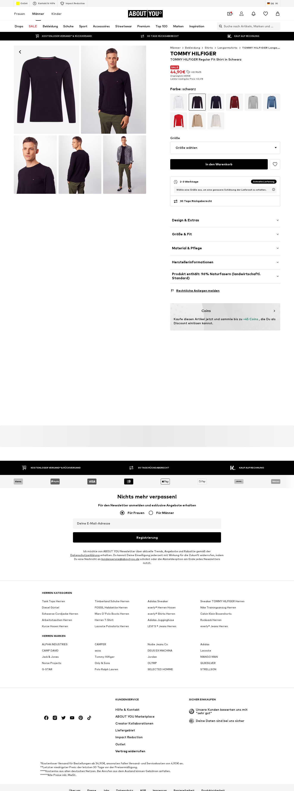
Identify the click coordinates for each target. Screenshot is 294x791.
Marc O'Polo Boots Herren (112, 613)
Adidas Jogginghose (161, 620)
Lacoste (205, 650)
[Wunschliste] (265, 13)
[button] (225, 147)
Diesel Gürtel (50, 607)
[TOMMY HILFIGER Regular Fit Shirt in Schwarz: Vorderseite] (46, 90)
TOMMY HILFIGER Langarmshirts (265, 47)
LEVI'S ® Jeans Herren (162, 626)
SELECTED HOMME (160, 669)
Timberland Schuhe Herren (112, 601)
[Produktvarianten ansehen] (178, 102)
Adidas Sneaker (158, 601)
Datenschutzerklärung (85, 555)
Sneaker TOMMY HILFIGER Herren (222, 601)
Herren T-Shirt (104, 620)
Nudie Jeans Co (158, 644)
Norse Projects (51, 663)
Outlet (24, 3)
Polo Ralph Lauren (106, 669)
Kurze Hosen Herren (55, 626)
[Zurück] (20, 52)
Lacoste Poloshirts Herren (112, 626)
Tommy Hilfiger (105, 656)
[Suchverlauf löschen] (277, 26)
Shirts (209, 47)
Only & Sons (102, 663)
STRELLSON (208, 669)
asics (98, 650)
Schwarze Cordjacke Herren (60, 613)
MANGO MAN (209, 656)
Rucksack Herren (210, 620)
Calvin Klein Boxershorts (216, 613)
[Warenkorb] (277, 13)
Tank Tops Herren (53, 601)
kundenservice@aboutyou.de (120, 559)
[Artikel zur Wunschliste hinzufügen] (275, 164)
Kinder (56, 14)
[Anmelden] (241, 13)
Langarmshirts (228, 47)
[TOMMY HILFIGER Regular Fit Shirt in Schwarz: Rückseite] (80, 164)
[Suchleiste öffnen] (219, 26)
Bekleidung (192, 47)
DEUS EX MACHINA (160, 650)
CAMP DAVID (50, 650)
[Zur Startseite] (65, 701)
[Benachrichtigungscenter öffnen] (253, 13)
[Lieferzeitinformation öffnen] (273, 189)
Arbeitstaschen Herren (57, 620)
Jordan (152, 656)
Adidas (204, 644)
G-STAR (47, 669)
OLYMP (152, 663)
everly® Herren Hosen (162, 607)
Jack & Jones (50, 656)
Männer (38, 14)
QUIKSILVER (208, 663)
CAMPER (100, 644)
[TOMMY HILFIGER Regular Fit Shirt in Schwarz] (35, 164)
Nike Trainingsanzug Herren (218, 607)
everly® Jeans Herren (214, 626)
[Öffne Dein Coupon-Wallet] (229, 13)
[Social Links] (46, 717)
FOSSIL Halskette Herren (111, 607)
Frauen (19, 14)
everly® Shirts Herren (161, 613)
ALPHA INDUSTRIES (55, 644)
